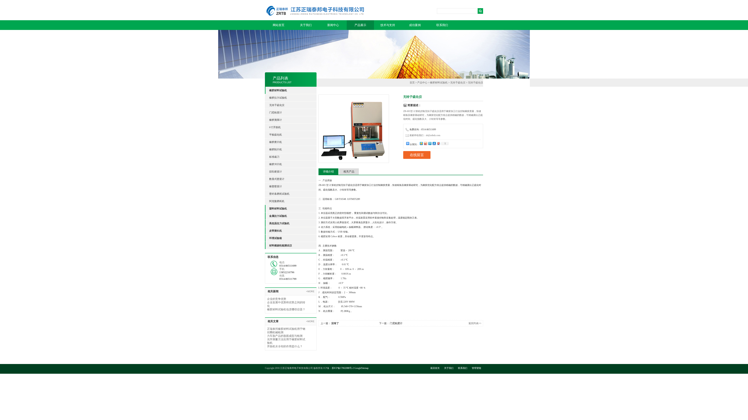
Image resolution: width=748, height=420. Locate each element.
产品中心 (422, 82)
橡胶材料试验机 (439, 82)
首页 (412, 82)
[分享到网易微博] (438, 143)
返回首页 (435, 368)
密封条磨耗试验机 (279, 193)
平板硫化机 (275, 134)
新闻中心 (333, 25)
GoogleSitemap (361, 368)
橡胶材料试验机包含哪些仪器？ (286, 309)
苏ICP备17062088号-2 (343, 368)
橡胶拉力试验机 (278, 97)
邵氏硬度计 (275, 171)
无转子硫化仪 (276, 105)
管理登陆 (476, 368)
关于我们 (306, 25)
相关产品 (348, 171)
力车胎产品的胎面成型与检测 (285, 335)
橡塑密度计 (275, 186)
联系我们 (442, 25)
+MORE (310, 291)
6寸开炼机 (275, 127)
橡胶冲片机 (275, 164)
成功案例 (415, 25)
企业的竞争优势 (276, 299)
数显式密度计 (276, 179)
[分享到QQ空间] (421, 143)
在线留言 (417, 155)
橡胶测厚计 (275, 119)
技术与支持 (387, 25)
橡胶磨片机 (275, 142)
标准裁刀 (274, 156)
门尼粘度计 (275, 112)
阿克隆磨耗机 (276, 201)
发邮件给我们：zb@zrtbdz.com (424, 135)
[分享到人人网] (434, 143)
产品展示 (360, 25)
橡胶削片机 (275, 149)
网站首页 (278, 25)
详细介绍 (328, 171)
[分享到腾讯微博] (430, 143)
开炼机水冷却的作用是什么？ (285, 346)
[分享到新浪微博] (425, 143)
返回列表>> (474, 323)
